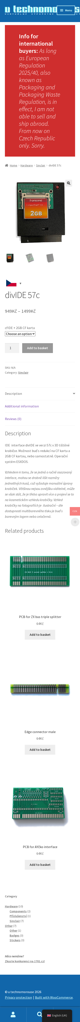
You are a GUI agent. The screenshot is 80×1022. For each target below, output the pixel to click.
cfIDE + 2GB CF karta (20, 328)
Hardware (26, 165)
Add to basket (37, 348)
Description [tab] (13, 393)
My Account (13, 1014)
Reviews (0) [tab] (13, 419)
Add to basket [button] (40, 634)
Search (40, 1014)
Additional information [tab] (22, 406)
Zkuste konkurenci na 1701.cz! (25, 961)
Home (13, 165)
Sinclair (40, 165)
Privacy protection (18, 997)
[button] (68, 183)
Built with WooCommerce (54, 997)
